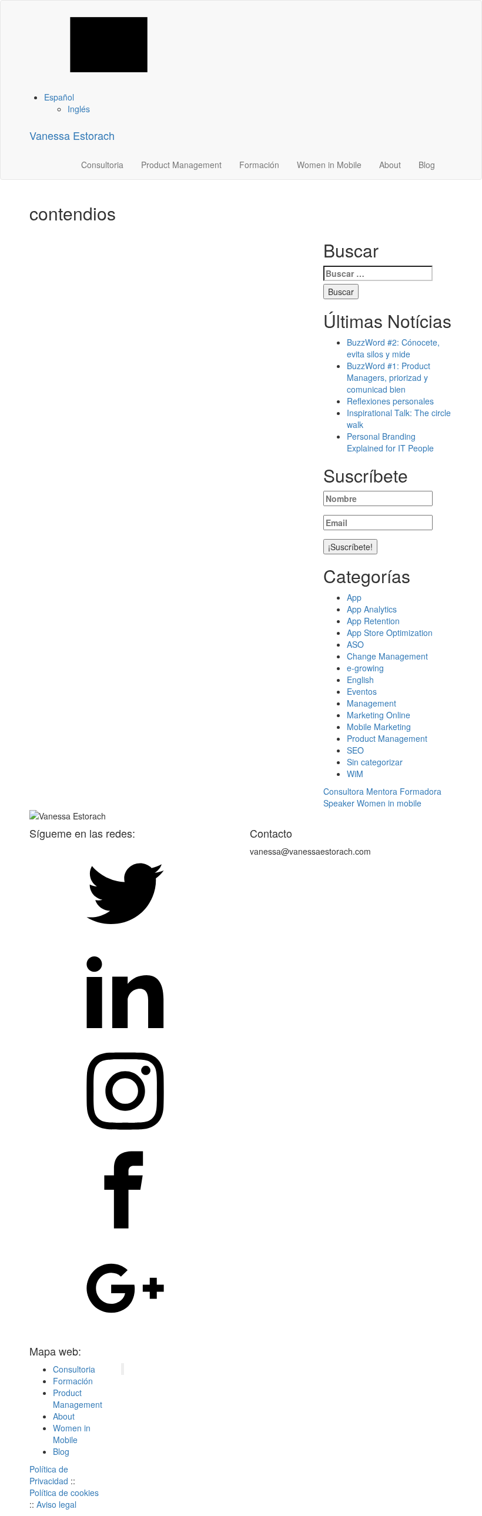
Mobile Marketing (379, 726)
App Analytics (372, 609)
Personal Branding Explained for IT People (390, 442)
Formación (259, 164)
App (354, 597)
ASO (355, 644)
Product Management (181, 164)
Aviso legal (56, 1504)
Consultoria (102, 164)
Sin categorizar (375, 762)
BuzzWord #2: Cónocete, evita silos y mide (393, 348)
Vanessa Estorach (72, 135)
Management (371, 703)
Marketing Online (378, 715)
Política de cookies (64, 1492)
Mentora (381, 791)
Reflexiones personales (390, 401)
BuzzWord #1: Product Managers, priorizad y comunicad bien (388, 377)
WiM (355, 773)
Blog (427, 164)
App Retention (373, 621)
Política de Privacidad (48, 1475)
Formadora (420, 791)
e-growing (365, 668)
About (390, 164)
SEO (355, 750)
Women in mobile (389, 803)
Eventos (362, 691)
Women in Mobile (329, 164)
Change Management (387, 656)
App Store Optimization (390, 632)
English (360, 679)
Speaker (338, 803)
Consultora (343, 791)
